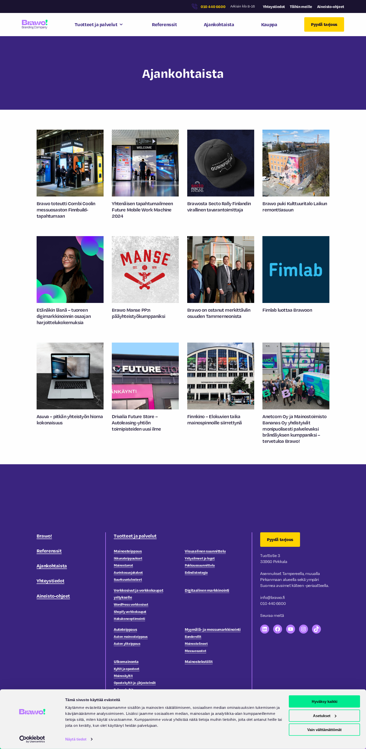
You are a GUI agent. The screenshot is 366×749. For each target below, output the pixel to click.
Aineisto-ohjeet (330, 6)
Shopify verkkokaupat (130, 611)
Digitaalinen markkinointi (207, 590)
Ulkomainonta (126, 661)
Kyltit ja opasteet (126, 668)
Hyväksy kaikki (324, 701)
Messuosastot (195, 651)
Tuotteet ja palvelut (96, 24)
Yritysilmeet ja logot (200, 558)
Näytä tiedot (75, 739)
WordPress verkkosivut (131, 604)
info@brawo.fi (272, 597)
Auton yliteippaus (127, 643)
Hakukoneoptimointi (129, 618)
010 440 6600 (213, 6)
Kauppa (269, 24)
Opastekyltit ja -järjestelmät (135, 682)
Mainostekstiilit (199, 661)
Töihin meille (301, 6)
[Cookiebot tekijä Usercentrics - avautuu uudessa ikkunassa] (32, 739)
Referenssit (164, 24)
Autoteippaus (125, 629)
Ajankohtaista (219, 24)
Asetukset (321, 715)
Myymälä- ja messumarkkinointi (213, 629)
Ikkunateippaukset (128, 558)
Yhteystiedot (274, 6)
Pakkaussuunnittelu (200, 565)
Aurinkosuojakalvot (128, 572)
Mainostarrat (123, 565)
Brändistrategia (196, 572)
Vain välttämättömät (324, 730)
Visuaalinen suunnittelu (205, 551)
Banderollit (193, 636)
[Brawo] (35, 24)
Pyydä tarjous (324, 24)
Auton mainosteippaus (131, 636)
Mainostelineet (196, 643)
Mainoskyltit (123, 675)
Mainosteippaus (128, 551)
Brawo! (44, 536)
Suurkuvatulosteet (128, 579)
